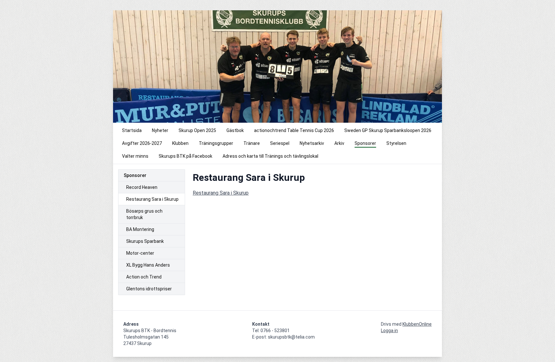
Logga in (389, 330)
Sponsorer (135, 175)
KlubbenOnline (417, 324)
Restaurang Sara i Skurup (221, 193)
